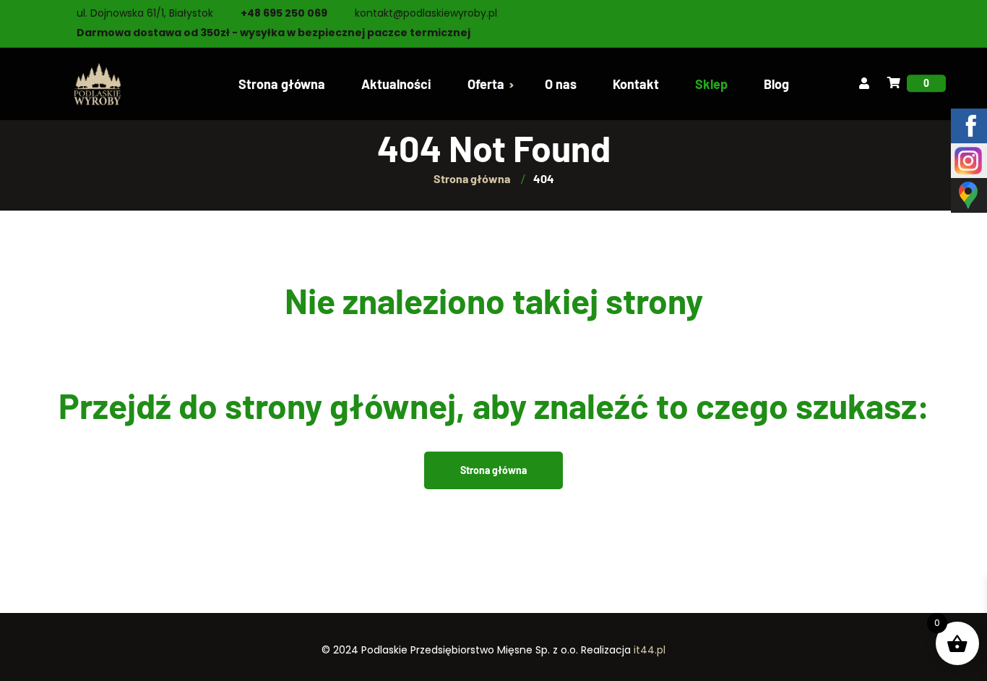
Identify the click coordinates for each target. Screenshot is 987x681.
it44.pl (649, 650)
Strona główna (493, 470)
